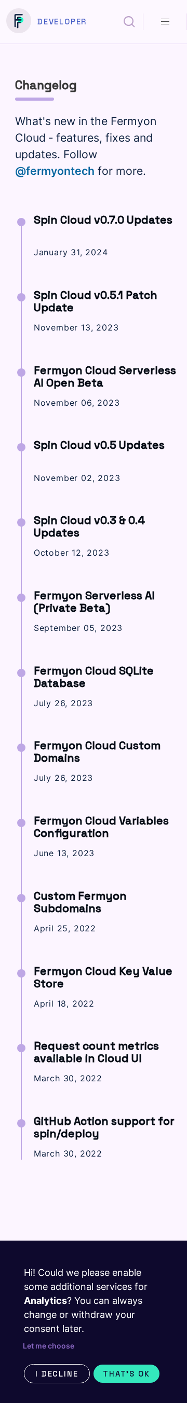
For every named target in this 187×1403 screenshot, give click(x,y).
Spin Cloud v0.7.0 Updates (103, 220)
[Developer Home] (18, 21)
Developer (62, 22)
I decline (56, 1374)
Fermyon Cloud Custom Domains (97, 751)
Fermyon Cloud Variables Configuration (101, 827)
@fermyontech (55, 170)
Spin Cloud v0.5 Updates (99, 445)
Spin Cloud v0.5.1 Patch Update (95, 301)
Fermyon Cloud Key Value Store (103, 977)
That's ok (126, 1374)
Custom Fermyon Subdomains (80, 902)
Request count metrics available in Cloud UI (96, 1052)
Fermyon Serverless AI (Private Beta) (94, 601)
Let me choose (48, 1345)
